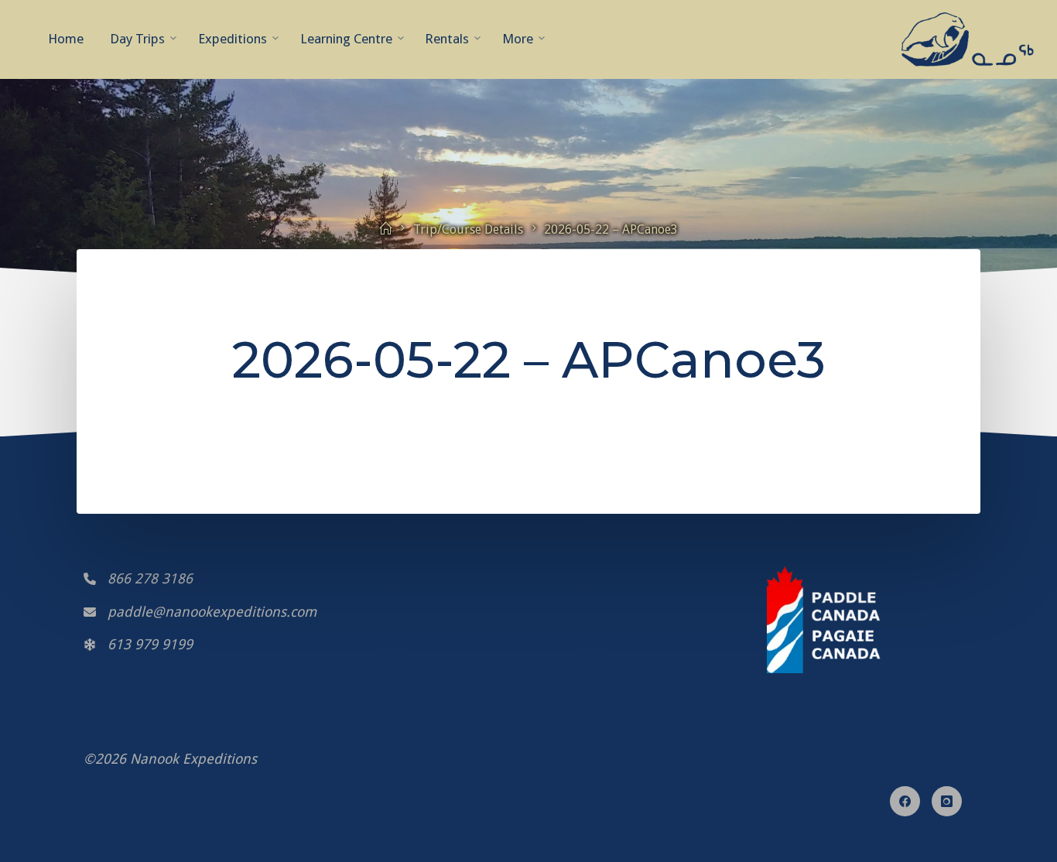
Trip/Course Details (468, 229)
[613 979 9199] (138, 644)
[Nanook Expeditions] (967, 38)
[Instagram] (947, 801)
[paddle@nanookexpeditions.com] (200, 612)
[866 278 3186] (138, 578)
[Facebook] (905, 801)
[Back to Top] (528, 831)
